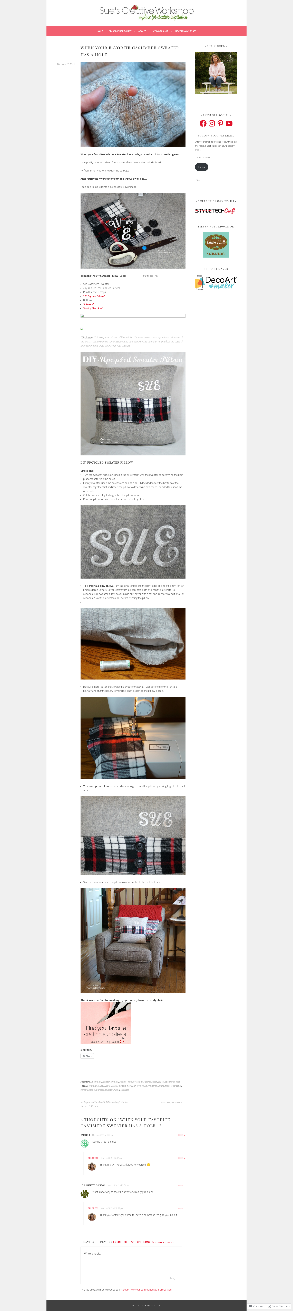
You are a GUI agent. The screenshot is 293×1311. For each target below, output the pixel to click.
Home (100, 31)
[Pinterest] (220, 123)
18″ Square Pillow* (94, 296)
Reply (180, 1135)
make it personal (173, 1086)
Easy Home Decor (108, 1086)
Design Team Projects (129, 1082)
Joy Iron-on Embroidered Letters (148, 1086)
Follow (201, 166)
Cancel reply (165, 1242)
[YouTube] (229, 123)
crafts (91, 1086)
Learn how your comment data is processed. (147, 1289)
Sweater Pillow (112, 1090)
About (142, 31)
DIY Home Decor (149, 1082)
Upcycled (124, 1090)
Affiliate (97, 1082)
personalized (87, 1090)
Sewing (93, 308)
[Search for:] (216, 180)
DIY (97, 1086)
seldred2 (93, 1157)
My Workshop (160, 31)
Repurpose (99, 1090)
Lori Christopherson (133, 1242)
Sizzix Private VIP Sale (172, 1102)
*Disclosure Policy (120, 31)
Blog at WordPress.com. (146, 1305)
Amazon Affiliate (110, 1082)
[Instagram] (212, 123)
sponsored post (172, 1082)
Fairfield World (125, 1086)
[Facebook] (203, 123)
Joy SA (161, 1082)
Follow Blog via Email (216, 135)
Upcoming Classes (185, 31)
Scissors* (88, 304)
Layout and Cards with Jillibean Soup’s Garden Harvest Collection (104, 1104)
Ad (91, 1082)
